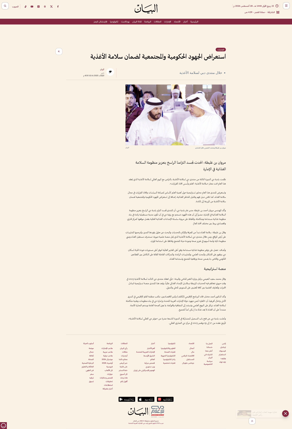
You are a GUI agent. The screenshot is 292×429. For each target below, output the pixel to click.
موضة (91, 348)
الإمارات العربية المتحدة (145, 352)
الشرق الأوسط (149, 356)
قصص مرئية (149, 363)
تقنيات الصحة (169, 352)
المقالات (157, 21)
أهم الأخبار (151, 348)
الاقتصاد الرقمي (187, 356)
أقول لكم (123, 381)
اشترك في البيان (208, 355)
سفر (92, 374)
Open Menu (286, 5)
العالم (152, 359)
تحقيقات (109, 381)
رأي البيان (123, 348)
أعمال (191, 348)
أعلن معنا (208, 351)
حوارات (110, 374)
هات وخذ (123, 378)
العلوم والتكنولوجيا (168, 348)
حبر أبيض (123, 363)
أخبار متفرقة (108, 388)
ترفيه (91, 378)
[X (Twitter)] (51, 6)
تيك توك (222, 362)
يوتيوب (223, 358)
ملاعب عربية (108, 352)
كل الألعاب (109, 370)
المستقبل (190, 359)
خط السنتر (123, 370)
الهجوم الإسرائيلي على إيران (144, 370)
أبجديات (124, 356)
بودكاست (125, 21)
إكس (224, 343)
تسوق (91, 381)
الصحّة (91, 359)
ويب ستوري (150, 366)
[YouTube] (32, 6)
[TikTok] (25, 6)
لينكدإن (223, 347)
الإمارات (167, 21)
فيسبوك (222, 351)
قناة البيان (137, 21)
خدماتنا (209, 347)
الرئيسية (194, 21)
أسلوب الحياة (88, 343)
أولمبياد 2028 (107, 363)
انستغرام (222, 354)
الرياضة (147, 21)
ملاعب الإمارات (107, 348)
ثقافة (91, 356)
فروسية (109, 366)
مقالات (124, 352)
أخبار (185, 21)
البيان (102, 69)
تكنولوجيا (114, 21)
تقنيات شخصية (169, 363)
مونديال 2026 (107, 359)
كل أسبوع (123, 374)
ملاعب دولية (108, 356)
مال (192, 352)
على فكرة (123, 366)
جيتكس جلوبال (188, 363)
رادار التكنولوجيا (169, 359)
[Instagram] (38, 6)
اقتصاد (177, 21)
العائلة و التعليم (88, 366)
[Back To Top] (252, 421)
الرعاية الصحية (88, 363)
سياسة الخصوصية (208, 362)
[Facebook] (58, 6)
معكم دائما (123, 359)
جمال (91, 352)
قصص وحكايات (106, 378)
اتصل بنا (209, 343)
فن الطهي (90, 370)
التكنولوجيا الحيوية (168, 356)
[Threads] (44, 6)
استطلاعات (108, 385)
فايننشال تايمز (100, 21)
